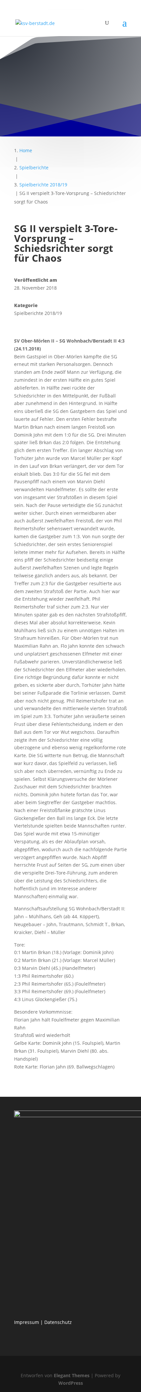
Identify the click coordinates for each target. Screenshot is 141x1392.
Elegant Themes (72, 1375)
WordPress (70, 1383)
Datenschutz (58, 1322)
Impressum (26, 1322)
